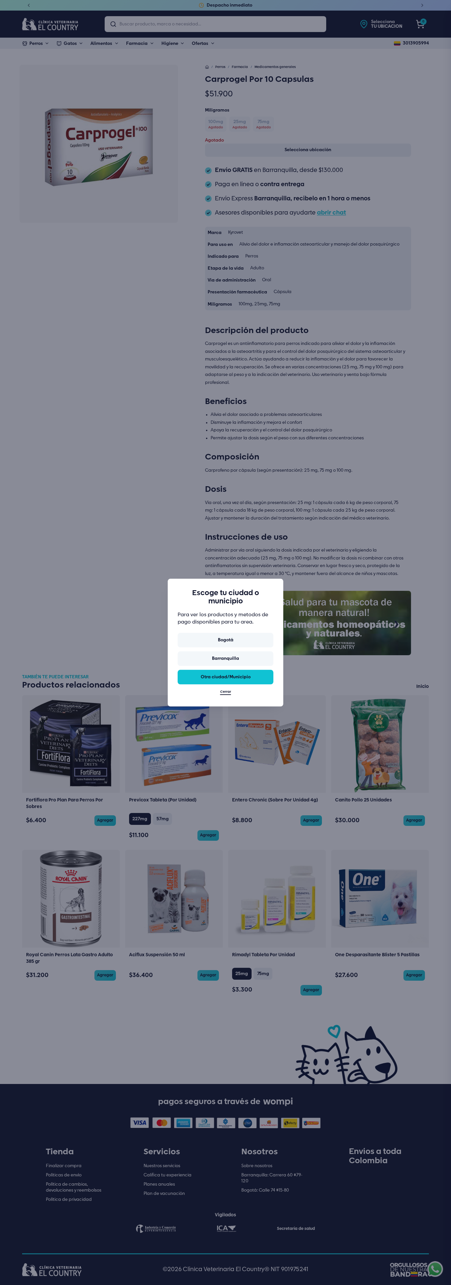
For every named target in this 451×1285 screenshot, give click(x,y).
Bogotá (225, 640)
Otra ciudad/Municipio (226, 677)
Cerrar (225, 691)
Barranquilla (225, 658)
